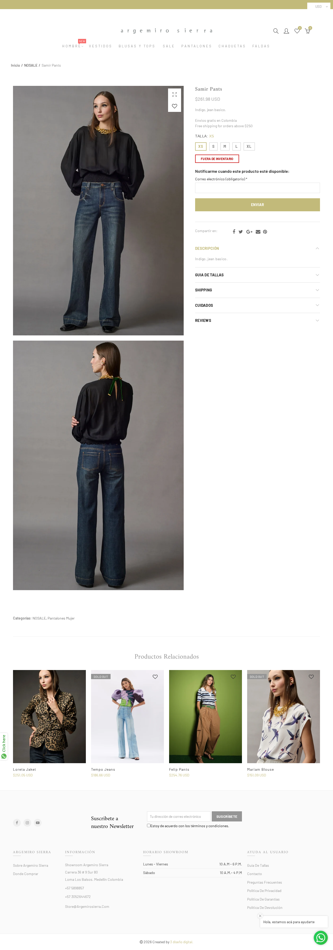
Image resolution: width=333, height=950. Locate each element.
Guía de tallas (258, 865)
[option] (49, 723)
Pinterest (265, 231)
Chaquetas (232, 46)
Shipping (203, 290)
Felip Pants (179, 769)
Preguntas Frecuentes (264, 882)
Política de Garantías (263, 899)
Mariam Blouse (260, 769)
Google (249, 231)
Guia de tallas (209, 274)
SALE (169, 46)
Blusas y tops (137, 46)
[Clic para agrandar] (174, 94)
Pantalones (196, 46)
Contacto (254, 873)
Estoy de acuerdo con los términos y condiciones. (189, 826)
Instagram (27, 823)
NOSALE (30, 65)
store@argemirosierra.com (87, 906)
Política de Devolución (265, 907)
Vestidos (100, 46)
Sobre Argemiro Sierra (30, 865)
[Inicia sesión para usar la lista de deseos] (174, 106)
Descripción (207, 248)
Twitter (241, 231)
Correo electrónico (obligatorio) (221, 179)
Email (258, 231)
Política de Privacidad (264, 890)
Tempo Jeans (103, 769)
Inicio (15, 65)
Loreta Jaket (24, 769)
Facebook (234, 231)
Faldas (261, 46)
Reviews (203, 320)
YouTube (38, 823)
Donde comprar (25, 873)
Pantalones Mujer (61, 618)
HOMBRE (73, 46)
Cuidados (204, 305)
